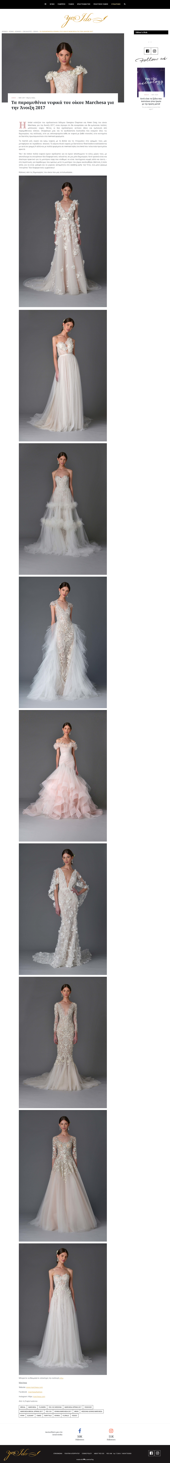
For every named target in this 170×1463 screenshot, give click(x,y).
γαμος (39, 1415)
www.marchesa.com (34, 1387)
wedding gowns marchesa (91, 1411)
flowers (42, 1407)
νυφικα (57, 1415)
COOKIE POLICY (87, 1453)
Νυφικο (18, 31)
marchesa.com (39, 1396)
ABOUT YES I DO (99, 1453)
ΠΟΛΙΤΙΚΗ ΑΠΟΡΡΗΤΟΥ (72, 1453)
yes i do (49, 1411)
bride (76, 1411)
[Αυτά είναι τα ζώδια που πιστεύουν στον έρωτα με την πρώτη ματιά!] (151, 82)
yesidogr (88, 1407)
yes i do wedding (55, 1407)
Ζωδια (146, 95)
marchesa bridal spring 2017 (31, 1411)
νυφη (22, 1415)
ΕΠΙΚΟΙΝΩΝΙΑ (58, 1453)
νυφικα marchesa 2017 (62, 1411)
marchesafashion (35, 1392)
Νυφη (11, 31)
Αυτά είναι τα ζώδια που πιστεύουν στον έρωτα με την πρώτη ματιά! (151, 101)
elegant (30, 1415)
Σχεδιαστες (27, 31)
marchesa (32, 1407)
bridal (22, 1407)
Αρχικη (5, 31)
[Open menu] (45, 4)
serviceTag (90, 1459)
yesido (74, 1415)
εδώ (61, 1378)
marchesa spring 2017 (73, 1407)
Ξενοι (35, 31)
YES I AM (109, 1453)
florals (66, 1415)
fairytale (48, 1415)
